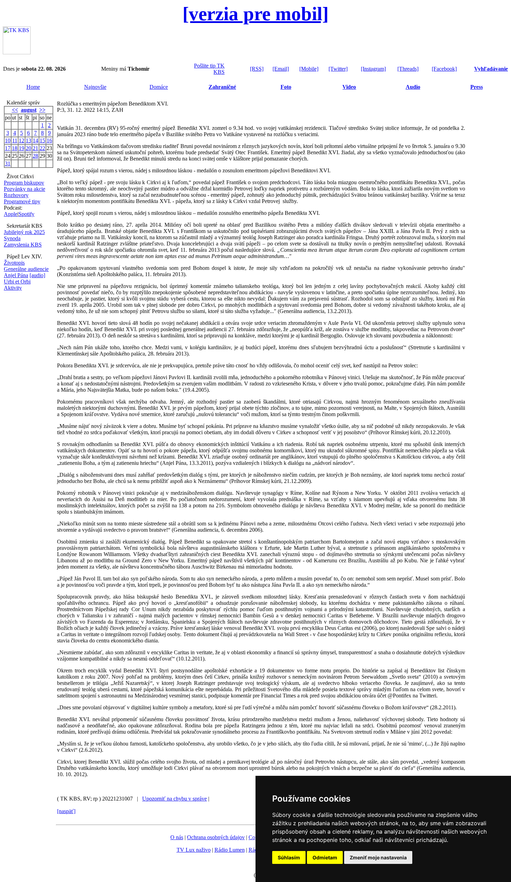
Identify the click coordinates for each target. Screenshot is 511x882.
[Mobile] (308, 69)
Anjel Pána (16, 275)
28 (35, 156)
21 (35, 148)
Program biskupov (24, 183)
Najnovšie (95, 87)
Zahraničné (222, 87)
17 (7, 148)
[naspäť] (66, 811)
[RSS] (256, 69)
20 (28, 148)
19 (21, 148)
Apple (10, 214)
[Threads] (408, 69)
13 (28, 140)
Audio (413, 87)
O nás (176, 837)
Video (349, 87)
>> (42, 110)
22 (42, 148)
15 (42, 140)
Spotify (26, 214)
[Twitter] (338, 69)
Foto (286, 87)
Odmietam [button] (325, 857)
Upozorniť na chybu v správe (174, 799)
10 (7, 140)
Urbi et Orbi (17, 281)
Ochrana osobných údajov (216, 837)
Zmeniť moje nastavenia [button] (378, 857)
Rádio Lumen (229, 850)
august (28, 110)
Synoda (12, 238)
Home (33, 87)
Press (476, 87)
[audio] (37, 275)
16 (49, 140)
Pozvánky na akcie (24, 189)
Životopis (14, 263)
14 (35, 140)
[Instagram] (373, 69)
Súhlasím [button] (289, 857)
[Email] (281, 69)
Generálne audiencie (26, 269)
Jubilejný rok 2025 (24, 232)
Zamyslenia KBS (23, 245)
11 (14, 140)
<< (15, 110)
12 (21, 140)
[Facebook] (444, 69)
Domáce (158, 87)
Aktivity (13, 288)
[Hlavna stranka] (17, 52)
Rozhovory (16, 195)
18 (14, 148)
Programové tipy (22, 201)
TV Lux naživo (194, 850)
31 (7, 163)
